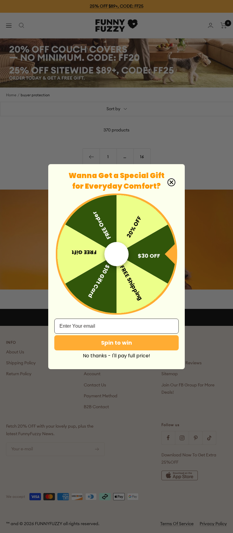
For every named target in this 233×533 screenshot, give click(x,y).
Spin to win (116, 342)
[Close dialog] (171, 182)
